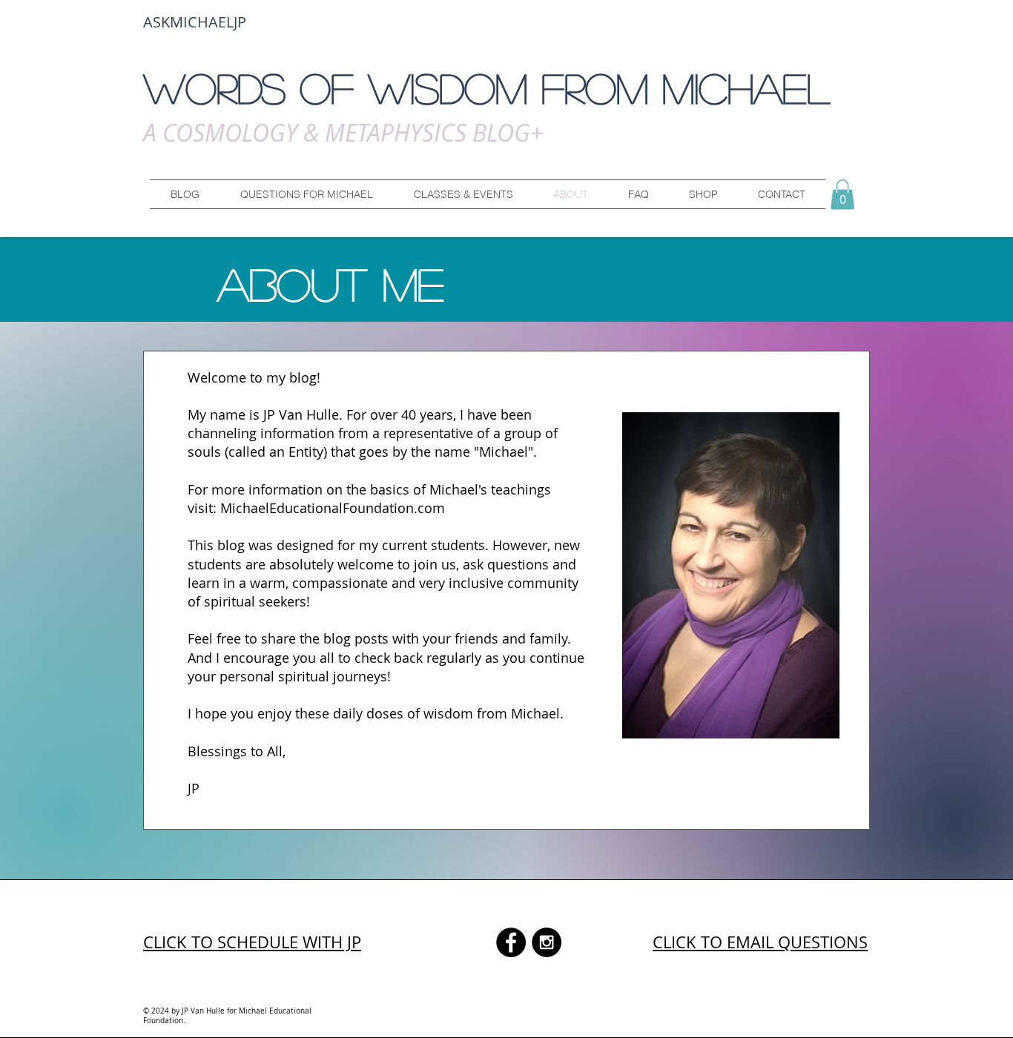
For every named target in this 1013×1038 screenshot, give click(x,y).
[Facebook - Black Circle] (511, 942)
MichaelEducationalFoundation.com (332, 508)
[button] (306, 194)
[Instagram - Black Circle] (546, 942)
